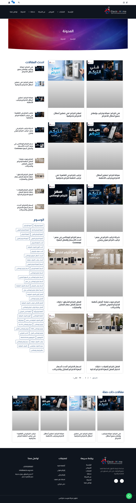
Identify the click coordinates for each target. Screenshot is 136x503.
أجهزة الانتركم (25, 234)
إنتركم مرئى (61, 475)
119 (80, 378)
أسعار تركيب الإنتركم (37, 286)
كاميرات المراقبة (22, 346)
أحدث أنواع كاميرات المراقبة (35, 247)
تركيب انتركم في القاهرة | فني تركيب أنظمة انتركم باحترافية (23, 115)
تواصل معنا (13, 12)
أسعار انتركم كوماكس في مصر (34, 281)
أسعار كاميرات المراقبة (22, 286)
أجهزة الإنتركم (28, 225)
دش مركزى (61, 484)
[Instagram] (124, 2)
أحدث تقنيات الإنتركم (37, 251)
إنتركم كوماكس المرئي (36, 333)
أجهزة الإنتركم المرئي (37, 234)
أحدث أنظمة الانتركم (37, 243)
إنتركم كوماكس (38, 324)
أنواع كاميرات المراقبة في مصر (34, 320)
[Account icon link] (9, 2)
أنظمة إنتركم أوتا (38, 311)
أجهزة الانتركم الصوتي (37, 238)
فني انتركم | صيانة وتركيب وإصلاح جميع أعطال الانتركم (25, 69)
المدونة (23, 12)
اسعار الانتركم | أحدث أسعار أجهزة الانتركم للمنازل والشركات (25, 207)
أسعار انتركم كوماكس (36, 273)
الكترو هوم (122, 15)
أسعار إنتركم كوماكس (22, 268)
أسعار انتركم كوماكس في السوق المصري (31, 277)
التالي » (75, 378)
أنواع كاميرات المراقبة (24, 316)
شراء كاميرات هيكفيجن (36, 346)
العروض (51, 12)
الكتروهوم (40, 337)
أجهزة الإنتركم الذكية (37, 230)
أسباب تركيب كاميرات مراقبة (35, 260)
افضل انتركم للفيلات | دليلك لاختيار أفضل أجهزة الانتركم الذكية (24, 192)
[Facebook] (127, 2)
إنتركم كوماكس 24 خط (25, 324)
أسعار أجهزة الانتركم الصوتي (35, 264)
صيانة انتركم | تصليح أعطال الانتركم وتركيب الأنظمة (24, 100)
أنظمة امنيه (61, 465)
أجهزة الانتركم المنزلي (22, 238)
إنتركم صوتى (61, 470)
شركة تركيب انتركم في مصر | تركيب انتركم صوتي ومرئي (23, 130)
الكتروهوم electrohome (28, 337)
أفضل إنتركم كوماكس (36, 298)
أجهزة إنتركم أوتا (38, 225)
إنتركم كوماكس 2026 (37, 329)
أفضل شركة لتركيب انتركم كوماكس (33, 307)
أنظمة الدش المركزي (25, 311)
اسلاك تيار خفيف (59, 479)
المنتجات (62, 12)
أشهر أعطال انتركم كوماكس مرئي (33, 290)
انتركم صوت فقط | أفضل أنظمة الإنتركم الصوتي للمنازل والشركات (105, 304)
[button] (19, 2)
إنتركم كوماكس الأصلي (22, 329)
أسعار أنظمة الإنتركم (37, 268)
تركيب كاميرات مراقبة (37, 341)
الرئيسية (70, 12)
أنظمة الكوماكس (38, 316)
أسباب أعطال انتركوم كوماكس (34, 255)
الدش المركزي (24, 333)
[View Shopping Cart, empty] (14, 2)
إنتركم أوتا (21, 320)
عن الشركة (41, 12)
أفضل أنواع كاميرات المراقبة (35, 294)
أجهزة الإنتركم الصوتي (23, 230)
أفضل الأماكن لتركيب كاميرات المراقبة (32, 303)
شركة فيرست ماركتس (66, 498)
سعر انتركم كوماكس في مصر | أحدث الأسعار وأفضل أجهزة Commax (67, 240)
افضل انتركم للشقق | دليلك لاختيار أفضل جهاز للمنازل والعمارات (69, 304)
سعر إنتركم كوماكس (23, 341)
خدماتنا (33, 12)
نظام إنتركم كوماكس (37, 350)
